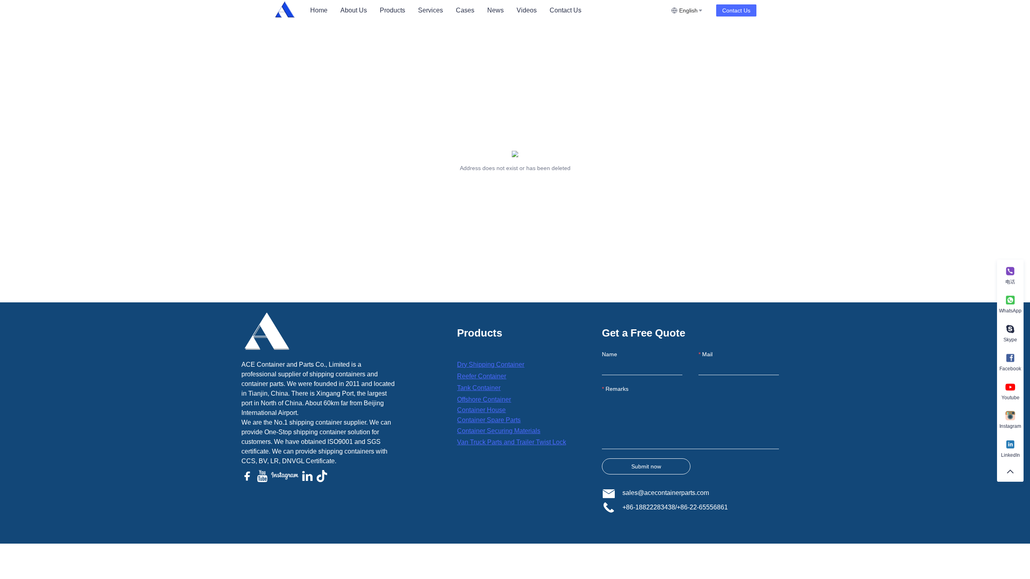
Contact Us (565, 10)
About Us (353, 10)
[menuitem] (319, 10)
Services (430, 10)
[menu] (487, 10)
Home (319, 10)
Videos (527, 10)
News (495, 10)
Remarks (617, 389)
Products (392, 10)
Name (609, 354)
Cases (465, 10)
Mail (707, 354)
